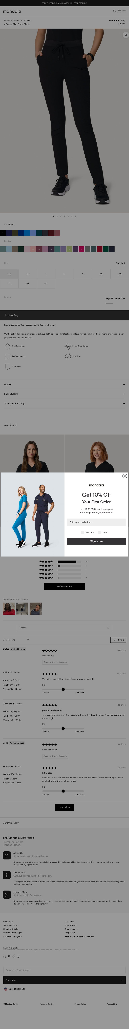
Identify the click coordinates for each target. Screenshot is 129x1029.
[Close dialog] (125, 476)
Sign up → (96, 541)
